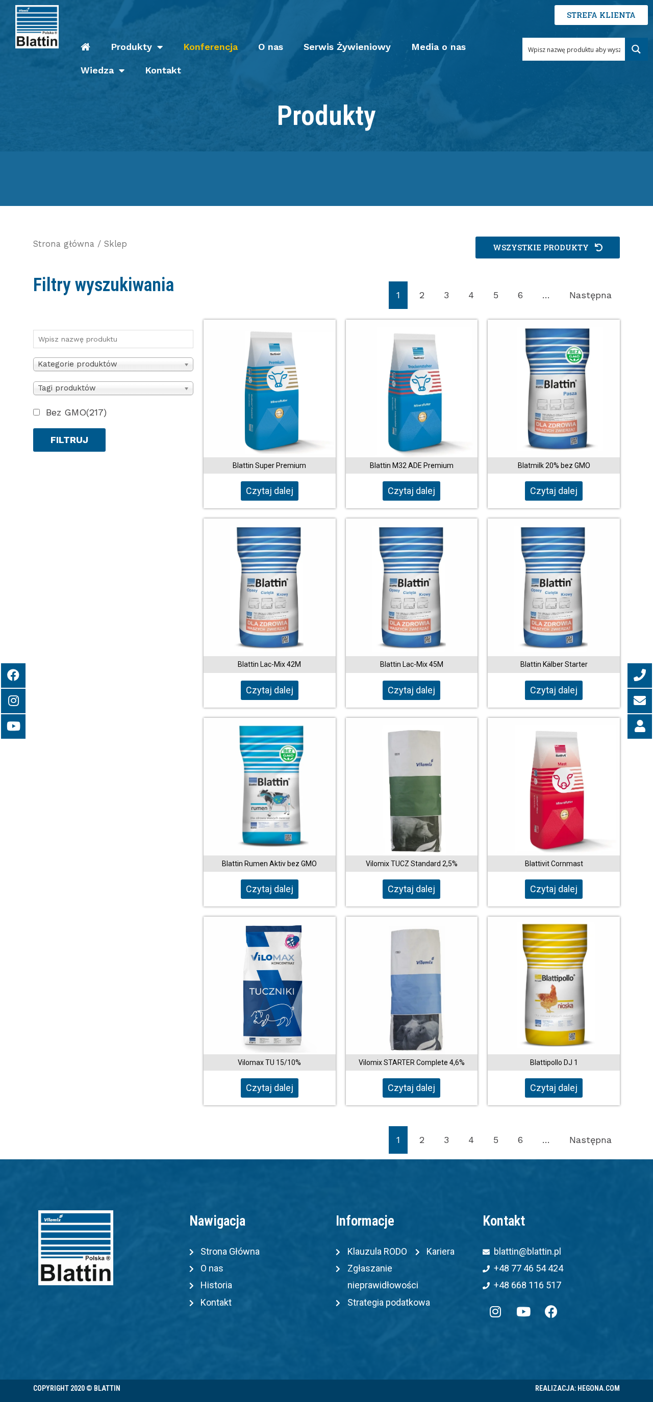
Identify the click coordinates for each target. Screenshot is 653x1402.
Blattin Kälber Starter (554, 664)
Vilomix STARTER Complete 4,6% (412, 1062)
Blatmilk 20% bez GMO (554, 465)
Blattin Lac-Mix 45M (411, 664)
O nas (270, 46)
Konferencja (210, 46)
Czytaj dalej (269, 490)
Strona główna (63, 244)
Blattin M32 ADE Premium (412, 465)
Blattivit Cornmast (554, 864)
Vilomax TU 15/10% (269, 1062)
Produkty (131, 46)
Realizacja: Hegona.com (577, 1388)
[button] (547, 247)
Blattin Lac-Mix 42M (269, 664)
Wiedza (97, 70)
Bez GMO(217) (76, 412)
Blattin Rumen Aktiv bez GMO (269, 864)
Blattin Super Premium (269, 465)
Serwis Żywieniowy (347, 46)
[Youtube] (523, 1312)
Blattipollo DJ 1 (554, 1062)
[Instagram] (495, 1312)
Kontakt (163, 70)
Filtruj (69, 439)
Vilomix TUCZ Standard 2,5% (412, 864)
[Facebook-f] (551, 1312)
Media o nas (438, 46)
